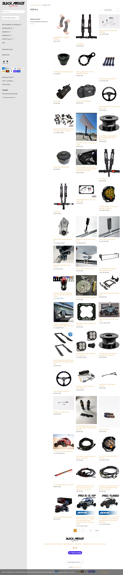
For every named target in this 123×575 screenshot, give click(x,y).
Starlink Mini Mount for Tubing (85, 269)
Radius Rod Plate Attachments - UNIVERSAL (108, 31)
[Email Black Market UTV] (74, 548)
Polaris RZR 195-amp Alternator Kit (62, 240)
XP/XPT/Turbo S (7, 39)
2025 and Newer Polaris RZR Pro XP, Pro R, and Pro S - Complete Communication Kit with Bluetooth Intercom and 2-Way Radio (85, 520)
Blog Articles (6, 55)
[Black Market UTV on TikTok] (76, 548)
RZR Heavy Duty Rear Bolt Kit (107, 79)
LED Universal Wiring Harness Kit (63, 517)
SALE (3, 43)
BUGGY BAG (56, 101)
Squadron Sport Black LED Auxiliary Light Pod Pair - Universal (63, 325)
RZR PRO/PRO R (7, 28)
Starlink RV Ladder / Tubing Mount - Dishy (86, 143)
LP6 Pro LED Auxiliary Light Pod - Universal (108, 457)
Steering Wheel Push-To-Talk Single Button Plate (84, 72)
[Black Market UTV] (13, 4)
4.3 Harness (56, 211)
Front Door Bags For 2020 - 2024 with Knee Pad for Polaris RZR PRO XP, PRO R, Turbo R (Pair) (86, 168)
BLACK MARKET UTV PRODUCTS (11, 25)
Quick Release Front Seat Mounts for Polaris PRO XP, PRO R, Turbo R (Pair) (63, 361)
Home (32, 5)
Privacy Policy (6, 84)
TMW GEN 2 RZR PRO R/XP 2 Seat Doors (108, 320)
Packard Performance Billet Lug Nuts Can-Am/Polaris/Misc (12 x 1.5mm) (62, 294)
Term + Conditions (7, 81)
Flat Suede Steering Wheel (61, 391)
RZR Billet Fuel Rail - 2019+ (61, 412)
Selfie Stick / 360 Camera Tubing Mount (85, 240)
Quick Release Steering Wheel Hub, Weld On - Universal (108, 354)
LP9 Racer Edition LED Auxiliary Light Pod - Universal (108, 207)
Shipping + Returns (8, 77)
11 (90, 530)
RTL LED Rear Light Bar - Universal (63, 484)
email (32, 24)
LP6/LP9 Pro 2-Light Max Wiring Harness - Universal (85, 457)
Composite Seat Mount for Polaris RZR (109, 294)
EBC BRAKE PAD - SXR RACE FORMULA (61, 38)
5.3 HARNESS (103, 179)
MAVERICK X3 (6, 35)
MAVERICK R (5, 32)
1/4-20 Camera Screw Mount (107, 239)
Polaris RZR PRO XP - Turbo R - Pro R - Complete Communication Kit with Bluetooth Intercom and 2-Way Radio (109, 519)
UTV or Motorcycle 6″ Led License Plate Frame (86, 200)
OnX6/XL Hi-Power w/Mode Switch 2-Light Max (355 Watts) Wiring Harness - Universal (109, 487)
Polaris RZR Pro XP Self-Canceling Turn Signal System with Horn (63, 129)
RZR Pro (39, 5)
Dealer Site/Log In (7, 49)
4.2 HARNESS (80, 44)
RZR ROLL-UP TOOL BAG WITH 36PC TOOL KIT (85, 387)
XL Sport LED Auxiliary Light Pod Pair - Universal (85, 354)
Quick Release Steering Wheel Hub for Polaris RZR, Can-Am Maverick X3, (108, 137)
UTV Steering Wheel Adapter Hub (63, 72)
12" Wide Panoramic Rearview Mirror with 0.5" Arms (108, 269)
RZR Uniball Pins (104, 429)
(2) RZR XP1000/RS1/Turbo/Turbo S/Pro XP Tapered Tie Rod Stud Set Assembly (86, 427)
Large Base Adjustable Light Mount (61, 266)
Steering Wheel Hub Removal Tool (86, 297)
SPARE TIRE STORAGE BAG (61, 167)
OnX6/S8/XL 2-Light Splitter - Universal (107, 385)
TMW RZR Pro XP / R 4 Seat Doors (63, 451)
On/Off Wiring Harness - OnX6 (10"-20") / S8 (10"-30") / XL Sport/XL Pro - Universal (85, 487)
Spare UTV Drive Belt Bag (83, 101)
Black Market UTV (10, 97)
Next (96, 530)
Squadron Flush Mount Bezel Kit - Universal (86, 324)
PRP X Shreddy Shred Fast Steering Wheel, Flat (109, 107)
